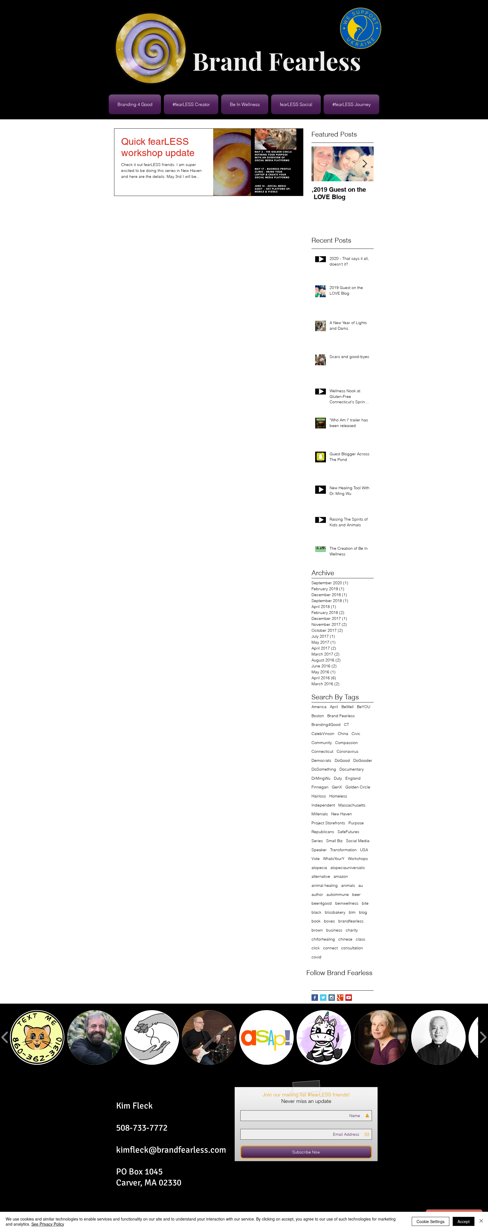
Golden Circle (357, 787)
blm (352, 912)
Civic (356, 733)
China (343, 733)
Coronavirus (347, 751)
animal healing (324, 885)
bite (365, 903)
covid (316, 957)
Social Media (357, 840)
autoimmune (337, 894)
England (353, 778)
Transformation (343, 849)
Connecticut (322, 751)
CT (346, 724)
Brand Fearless (341, 715)
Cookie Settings (431, 1221)
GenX (337, 787)
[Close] (481, 1221)
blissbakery (335, 912)
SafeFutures (348, 831)
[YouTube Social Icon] (348, 997)
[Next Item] (364, 163)
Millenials (319, 813)
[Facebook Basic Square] (314, 997)
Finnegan (319, 787)
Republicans (322, 831)
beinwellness (346, 903)
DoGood (342, 760)
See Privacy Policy (47, 1224)
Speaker (319, 849)
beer (356, 894)
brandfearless (350, 921)
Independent (323, 805)
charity (352, 930)
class (360, 939)
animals (348, 885)
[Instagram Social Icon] (331, 997)
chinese (345, 939)
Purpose (356, 822)
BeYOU (363, 706)
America (318, 706)
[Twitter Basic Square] (323, 997)
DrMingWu (320, 778)
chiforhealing (323, 939)
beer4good (321, 903)
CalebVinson (322, 733)
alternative (320, 876)
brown (317, 930)
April (334, 706)
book (316, 921)
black (316, 912)
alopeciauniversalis (347, 867)
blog (363, 912)
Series (317, 840)
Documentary (351, 769)
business (334, 930)
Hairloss (318, 796)
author (317, 894)
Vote (315, 858)
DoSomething (323, 769)
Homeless (338, 796)
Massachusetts (351, 805)
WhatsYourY (334, 858)
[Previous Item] (320, 163)
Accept (463, 1221)
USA (364, 849)
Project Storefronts (328, 822)
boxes (329, 921)
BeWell (347, 706)
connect (330, 947)
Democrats (321, 760)
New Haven (341, 813)
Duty (338, 778)
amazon (341, 876)
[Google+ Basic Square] (340, 997)
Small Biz (334, 840)
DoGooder (362, 760)
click (315, 947)
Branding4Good (326, 724)
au (360, 885)
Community (321, 742)
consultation (352, 947)
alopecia (319, 867)
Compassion (346, 742)
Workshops (358, 858)
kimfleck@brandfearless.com (171, 1149)
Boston (317, 715)
